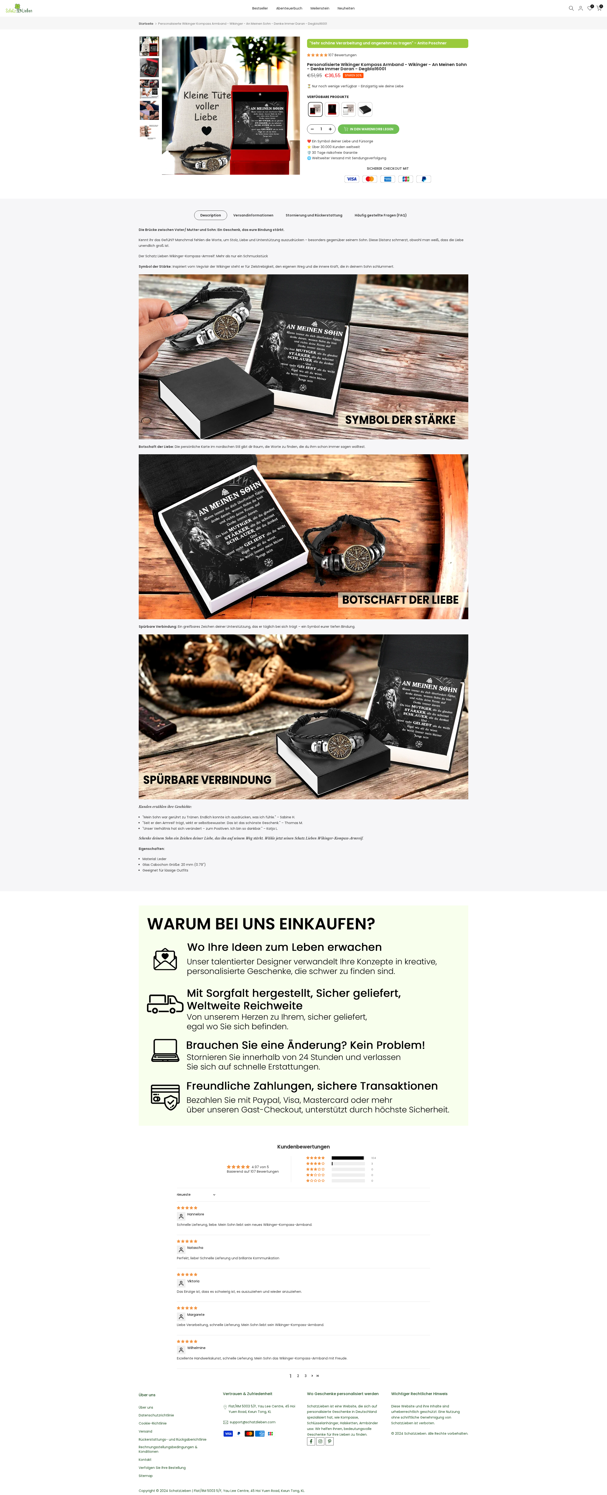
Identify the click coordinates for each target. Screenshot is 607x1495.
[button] (149, 46)
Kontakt (145, 1460)
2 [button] (298, 1375)
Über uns (146, 1407)
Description (210, 215)
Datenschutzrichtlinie (156, 1415)
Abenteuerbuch (289, 8)
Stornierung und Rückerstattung (314, 215)
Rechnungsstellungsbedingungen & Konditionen (168, 1449)
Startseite (146, 23)
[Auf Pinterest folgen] (330, 1441)
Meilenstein (320, 8)
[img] (187, 1207)
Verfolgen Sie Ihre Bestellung (162, 1468)
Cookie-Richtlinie (153, 1423)
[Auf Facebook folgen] (311, 1441)
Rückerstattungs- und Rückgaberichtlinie (173, 1439)
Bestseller (260, 8)
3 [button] (306, 1375)
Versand (145, 1431)
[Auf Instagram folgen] (320, 1441)
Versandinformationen (253, 215)
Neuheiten (346, 8)
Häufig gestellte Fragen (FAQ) (381, 215)
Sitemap (146, 1476)
